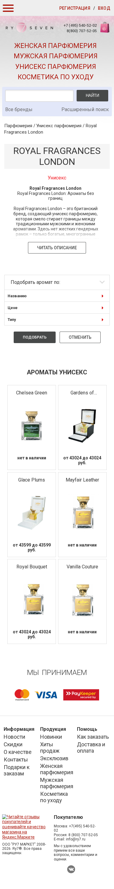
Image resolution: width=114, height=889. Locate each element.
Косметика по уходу (56, 77)
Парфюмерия (18, 125)
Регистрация (74, 8)
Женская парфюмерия (55, 45)
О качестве (18, 752)
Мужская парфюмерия (56, 56)
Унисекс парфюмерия (55, 66)
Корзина (104, 30)
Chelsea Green (31, 393)
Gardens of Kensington (82, 393)
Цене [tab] (13, 307)
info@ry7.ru (75, 839)
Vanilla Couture (82, 567)
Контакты (16, 759)
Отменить (80, 337)
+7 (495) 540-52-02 (80, 25)
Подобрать (35, 337)
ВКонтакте (71, 869)
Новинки (51, 737)
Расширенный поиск (85, 109)
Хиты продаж (50, 747)
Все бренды (19, 109)
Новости (14, 737)
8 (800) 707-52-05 (83, 835)
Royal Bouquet (31, 567)
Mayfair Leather (82, 480)
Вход (104, 8)
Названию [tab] (17, 296)
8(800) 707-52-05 (82, 31)
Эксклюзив (54, 758)
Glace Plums (31, 480)
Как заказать (93, 737)
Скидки (13, 744)
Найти (92, 95)
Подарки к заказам (16, 770)
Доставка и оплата (91, 747)
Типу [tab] (12, 319)
